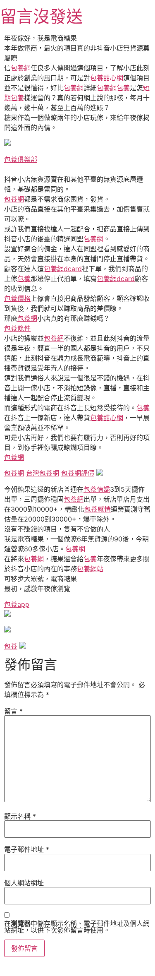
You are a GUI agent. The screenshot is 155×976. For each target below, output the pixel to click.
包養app (16, 604)
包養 (123, 88)
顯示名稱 (20, 816)
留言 (13, 711)
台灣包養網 (42, 473)
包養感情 (97, 509)
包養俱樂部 (20, 159)
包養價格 (17, 298)
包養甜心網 (106, 78)
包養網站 (90, 569)
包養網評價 (77, 473)
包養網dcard (63, 268)
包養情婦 (96, 489)
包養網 (21, 68)
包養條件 (17, 328)
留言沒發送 (41, 16)
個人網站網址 (24, 883)
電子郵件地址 (26, 849)
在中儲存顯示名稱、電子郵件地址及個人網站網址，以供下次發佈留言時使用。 (77, 926)
